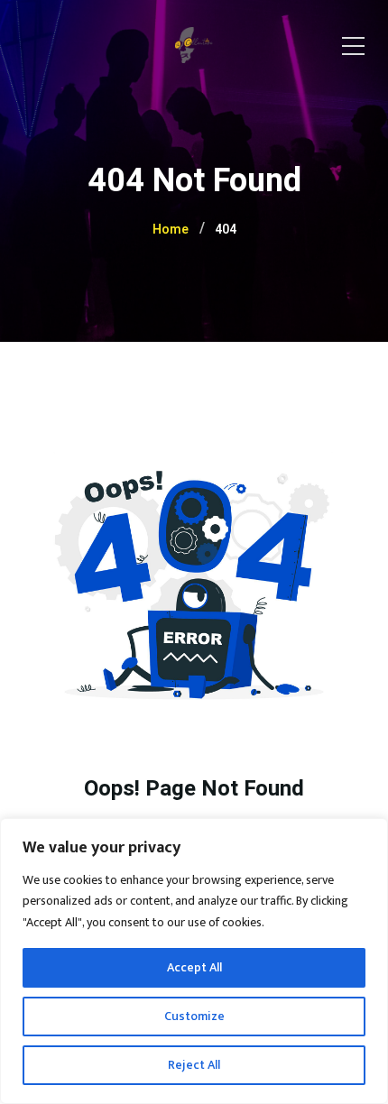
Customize (194, 1016)
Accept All (194, 967)
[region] (194, 961)
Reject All (194, 1064)
